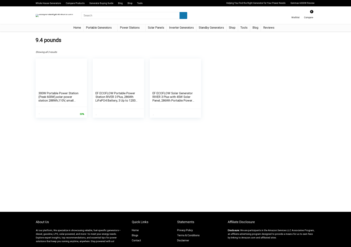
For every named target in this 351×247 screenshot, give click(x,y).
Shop (129, 3)
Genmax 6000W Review (302, 3)
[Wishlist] (295, 14)
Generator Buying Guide (101, 3)
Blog (120, 3)
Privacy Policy (185, 230)
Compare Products (75, 3)
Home (77, 27)
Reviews (268, 27)
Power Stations (130, 27)
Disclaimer (183, 240)
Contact (136, 240)
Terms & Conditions (188, 235)
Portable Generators (99, 27)
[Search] (183, 15)
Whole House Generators (48, 3)
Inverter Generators (181, 27)
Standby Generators (211, 27)
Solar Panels (156, 27)
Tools (140, 3)
